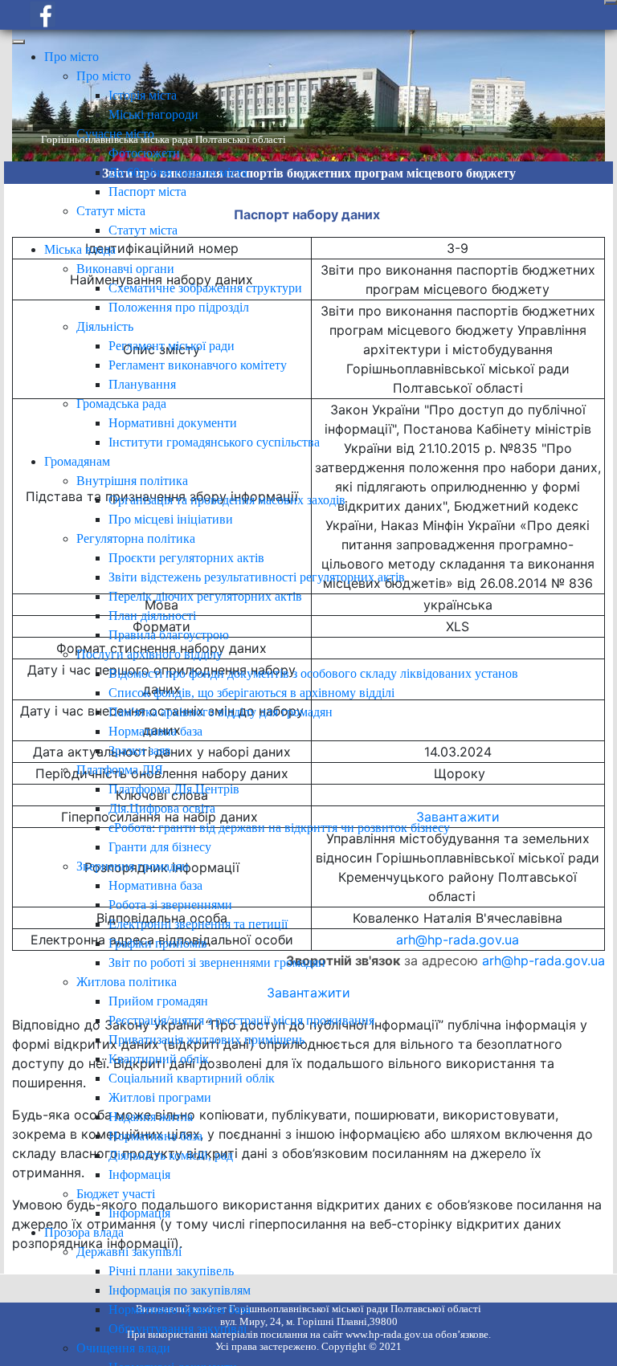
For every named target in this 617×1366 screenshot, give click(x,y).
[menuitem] (71, 56)
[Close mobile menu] (18, 41)
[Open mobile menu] (610, 2)
